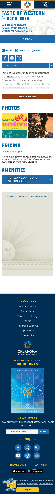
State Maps (27, 311)
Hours (39, 50)
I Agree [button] (27, 489)
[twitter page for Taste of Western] (19, 58)
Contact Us (27, 335)
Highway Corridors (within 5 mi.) (21, 179)
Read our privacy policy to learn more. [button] (35, 483)
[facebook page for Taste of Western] (5, 58)
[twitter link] (27, 447)
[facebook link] (18, 447)
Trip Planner (27, 330)
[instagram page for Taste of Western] (12, 58)
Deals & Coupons (27, 306)
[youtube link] (18, 455)
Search (45, 2)
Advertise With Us (27, 325)
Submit (44, 431)
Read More (27, 96)
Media (27, 321)
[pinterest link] (37, 447)
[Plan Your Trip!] (9, 484)
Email (8, 50)
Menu (9, 2)
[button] (9, 4)
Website (24, 50)
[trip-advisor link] (37, 455)
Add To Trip (15, 65)
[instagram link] (27, 455)
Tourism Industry (27, 316)
